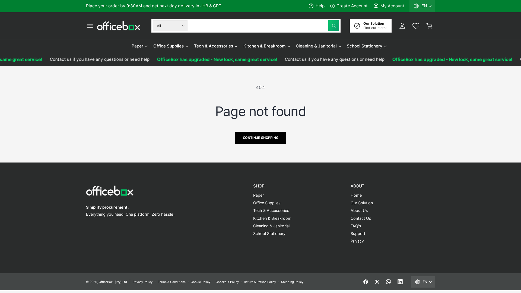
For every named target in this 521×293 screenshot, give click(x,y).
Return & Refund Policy (260, 282)
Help (320, 5)
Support (358, 233)
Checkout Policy (227, 282)
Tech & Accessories (213, 46)
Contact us (57, 59)
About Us (359, 210)
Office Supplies (168, 46)
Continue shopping (260, 138)
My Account (392, 5)
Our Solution (362, 202)
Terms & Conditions (172, 282)
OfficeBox (106, 282)
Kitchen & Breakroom (264, 46)
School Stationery (364, 46)
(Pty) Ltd (121, 282)
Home (356, 195)
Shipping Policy (292, 282)
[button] (90, 26)
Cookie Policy (200, 282)
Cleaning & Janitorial (316, 46)
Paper (137, 46)
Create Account (352, 5)
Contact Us (361, 218)
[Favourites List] (415, 26)
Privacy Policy (143, 282)
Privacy (357, 241)
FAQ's (356, 226)
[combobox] (265, 26)
